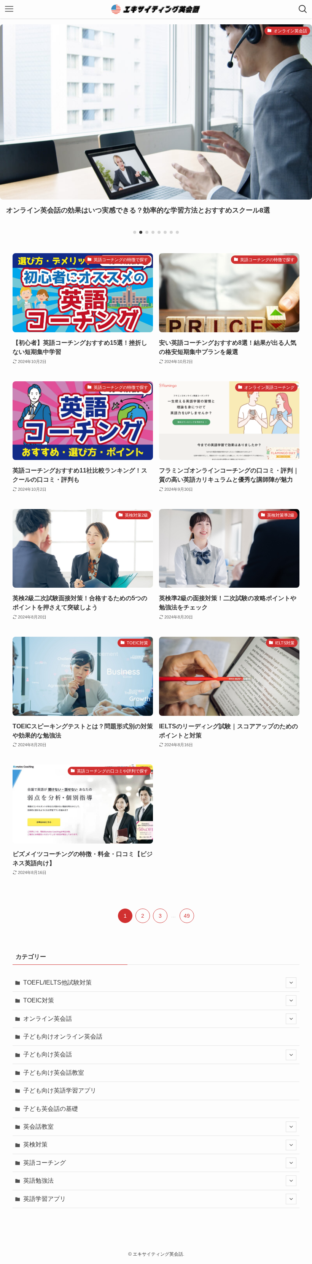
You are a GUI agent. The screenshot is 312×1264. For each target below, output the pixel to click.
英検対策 (35, 1144)
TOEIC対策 (38, 1000)
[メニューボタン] (9, 9)
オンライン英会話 (47, 1018)
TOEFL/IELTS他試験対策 (57, 982)
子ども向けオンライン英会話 (62, 1036)
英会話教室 (38, 1126)
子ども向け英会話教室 (53, 1072)
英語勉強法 (38, 1180)
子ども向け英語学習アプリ (59, 1090)
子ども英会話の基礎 (50, 1108)
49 (187, 916)
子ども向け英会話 (47, 1054)
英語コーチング (44, 1162)
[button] (134, 232)
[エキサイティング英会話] (155, 9)
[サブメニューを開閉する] (291, 982)
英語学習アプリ (44, 1199)
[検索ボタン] (303, 9)
